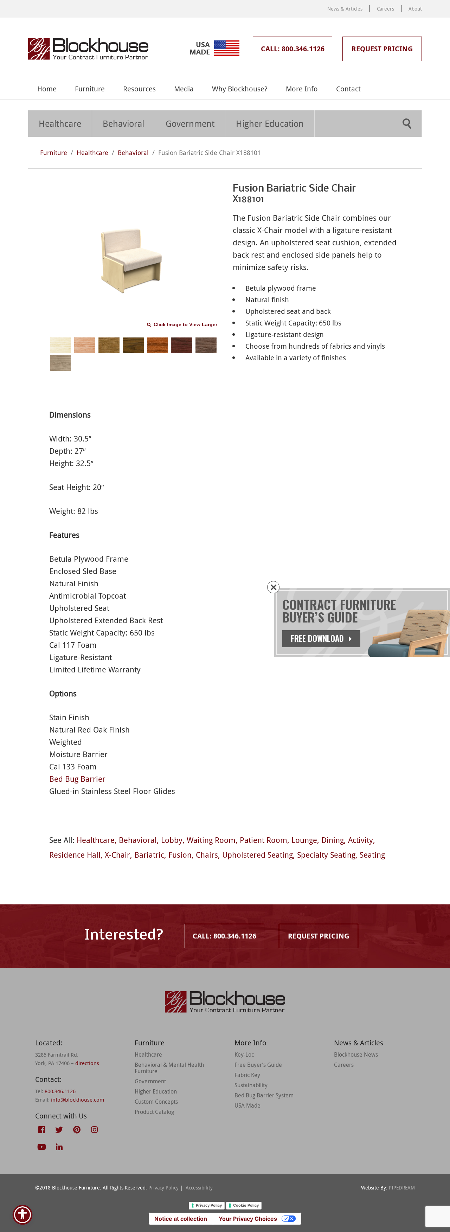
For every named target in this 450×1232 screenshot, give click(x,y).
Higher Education (270, 123)
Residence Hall (75, 855)
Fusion (180, 855)
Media (184, 88)
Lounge (304, 840)
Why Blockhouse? (240, 88)
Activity (360, 840)
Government (190, 123)
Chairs (207, 855)
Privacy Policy (163, 1187)
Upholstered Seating (257, 855)
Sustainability (251, 1085)
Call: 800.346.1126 (292, 48)
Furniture (90, 88)
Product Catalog (154, 1112)
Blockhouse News (356, 1054)
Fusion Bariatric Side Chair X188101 (209, 152)
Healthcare (60, 123)
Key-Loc (244, 1054)
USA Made (247, 1105)
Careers (385, 8)
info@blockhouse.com (77, 1099)
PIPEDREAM (402, 1187)
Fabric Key (247, 1075)
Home (47, 88)
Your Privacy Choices (248, 1218)
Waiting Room (211, 840)
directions (87, 1062)
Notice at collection (180, 1218)
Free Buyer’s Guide (258, 1065)
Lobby (171, 840)
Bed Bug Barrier (77, 779)
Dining (332, 840)
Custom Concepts (156, 1101)
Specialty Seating (326, 855)
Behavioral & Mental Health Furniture (169, 1068)
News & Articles (344, 8)
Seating (372, 855)
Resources (139, 88)
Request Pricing (382, 48)
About (415, 8)
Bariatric (149, 855)
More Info (302, 88)
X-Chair (117, 855)
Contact (348, 88)
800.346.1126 (60, 1091)
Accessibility (199, 1187)
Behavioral (123, 123)
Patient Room (263, 840)
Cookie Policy (246, 1205)
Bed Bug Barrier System (264, 1095)
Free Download (318, 638)
